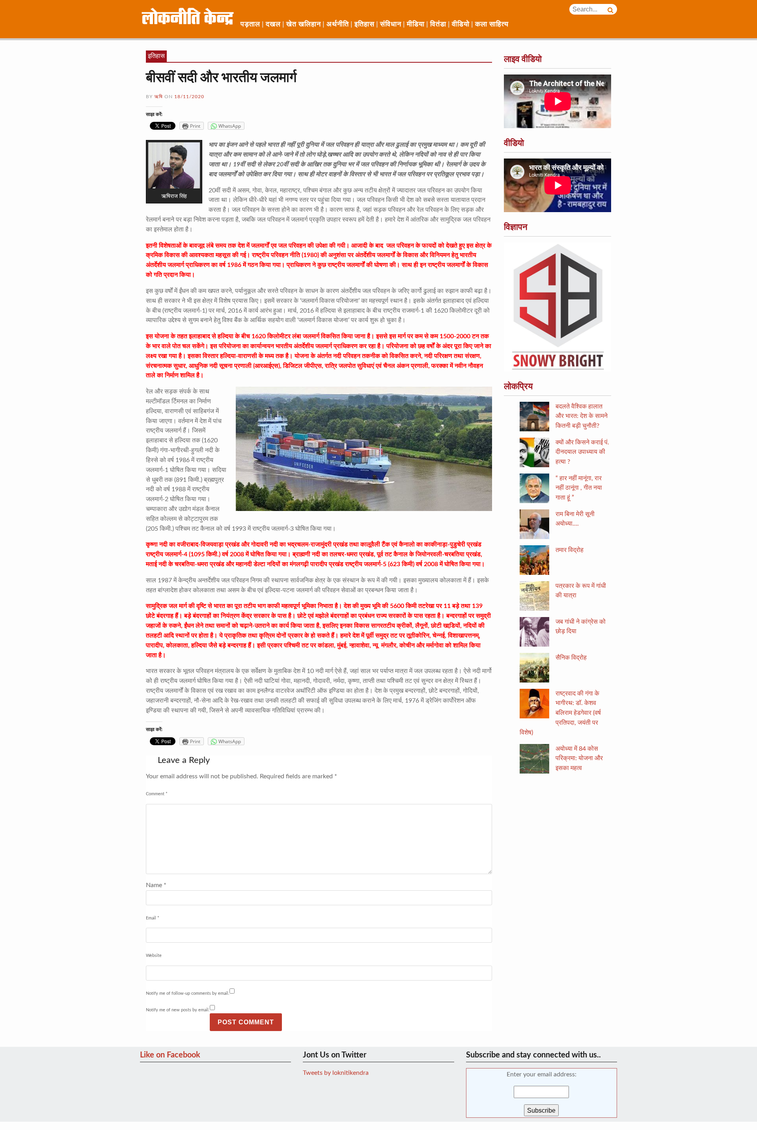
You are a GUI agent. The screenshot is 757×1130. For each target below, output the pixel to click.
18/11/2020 (189, 96)
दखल (273, 24)
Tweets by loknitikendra (336, 1073)
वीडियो (461, 24)
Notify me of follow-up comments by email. (187, 993)
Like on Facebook (170, 1055)
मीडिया (416, 24)
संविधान (390, 24)
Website (154, 955)
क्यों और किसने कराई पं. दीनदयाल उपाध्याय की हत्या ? (582, 452)
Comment (157, 794)
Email (152, 918)
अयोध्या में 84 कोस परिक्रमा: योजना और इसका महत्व (579, 759)
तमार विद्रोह (570, 550)
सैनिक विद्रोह (571, 658)
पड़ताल (250, 24)
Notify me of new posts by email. (178, 1010)
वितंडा (438, 24)
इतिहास (364, 24)
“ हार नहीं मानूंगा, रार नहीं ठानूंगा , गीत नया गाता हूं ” (579, 488)
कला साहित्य (492, 24)
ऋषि (158, 96)
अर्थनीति (337, 24)
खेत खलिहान (303, 24)
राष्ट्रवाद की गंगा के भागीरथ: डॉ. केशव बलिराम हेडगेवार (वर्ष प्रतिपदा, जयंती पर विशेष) (560, 713)
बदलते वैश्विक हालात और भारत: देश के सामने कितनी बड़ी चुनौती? (582, 416)
